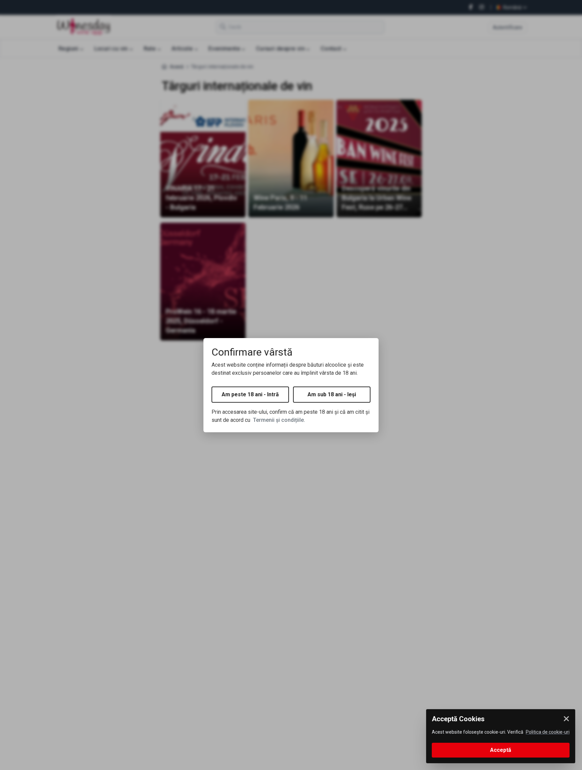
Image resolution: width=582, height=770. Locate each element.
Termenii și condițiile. (279, 420)
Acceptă (500, 750)
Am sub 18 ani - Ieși (332, 394)
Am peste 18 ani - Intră (250, 394)
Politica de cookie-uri (548, 732)
